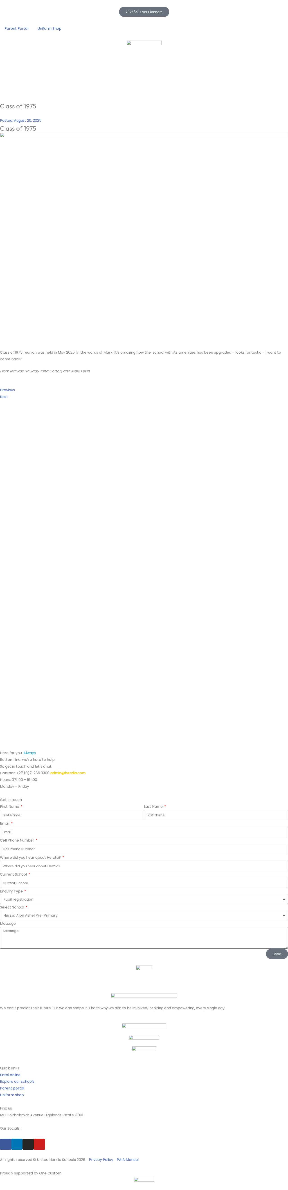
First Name (10, 806)
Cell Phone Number (17, 840)
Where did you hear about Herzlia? (31, 857)
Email (5, 823)
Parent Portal (16, 28)
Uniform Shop (49, 28)
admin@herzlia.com (68, 773)
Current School (14, 874)
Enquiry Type (12, 891)
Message (8, 923)
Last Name (154, 806)
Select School (12, 907)
